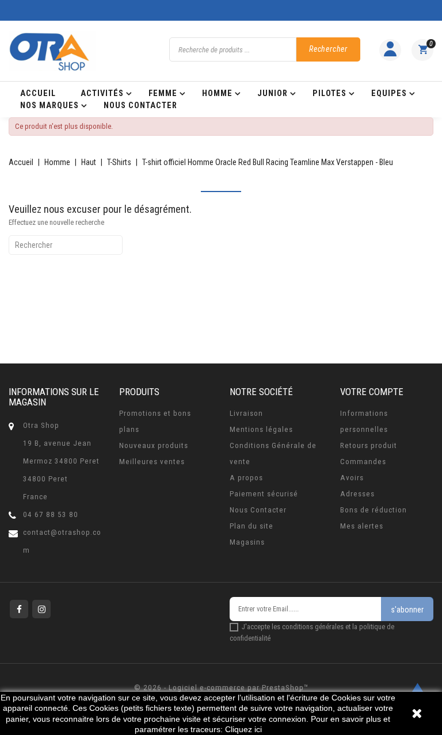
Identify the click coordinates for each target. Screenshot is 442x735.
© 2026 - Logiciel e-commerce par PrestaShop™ (221, 687)
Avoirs (352, 477)
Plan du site (251, 526)
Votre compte (371, 391)
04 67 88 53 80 (50, 514)
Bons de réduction (373, 510)
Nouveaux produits (153, 445)
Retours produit (368, 445)
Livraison (246, 413)
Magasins (247, 542)
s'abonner (407, 609)
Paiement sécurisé (264, 493)
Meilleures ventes (152, 461)
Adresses (357, 493)
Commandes (363, 461)
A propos (246, 477)
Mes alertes (361, 526)
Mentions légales (261, 429)
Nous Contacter (258, 510)
